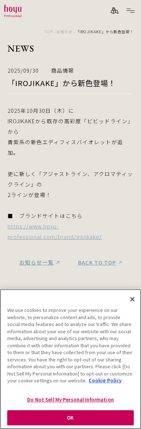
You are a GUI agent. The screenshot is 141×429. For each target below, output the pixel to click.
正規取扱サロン (114, 10)
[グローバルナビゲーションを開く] (130, 10)
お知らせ (64, 31)
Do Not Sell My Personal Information (70, 399)
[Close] (132, 299)
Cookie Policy (105, 380)
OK (70, 417)
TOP (48, 31)
